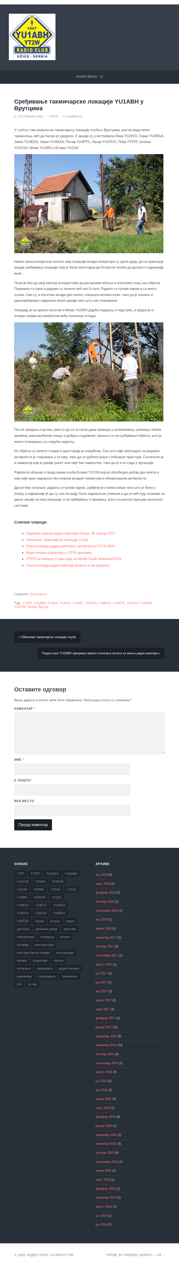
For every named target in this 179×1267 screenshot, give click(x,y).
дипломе (70, 929)
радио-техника (69, 968)
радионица (24, 976)
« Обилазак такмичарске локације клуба (47, 637)
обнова (22, 960)
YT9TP (53, 116)
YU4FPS (119, 603)
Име (19, 759)
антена (55, 921)
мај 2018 (101, 919)
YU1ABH (40, 603)
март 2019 (103, 883)
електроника (25, 937)
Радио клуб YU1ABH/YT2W (50, 1255)
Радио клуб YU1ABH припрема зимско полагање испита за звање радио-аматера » (101, 653)
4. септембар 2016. (29, 116)
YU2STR (39, 897)
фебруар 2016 (105, 1116)
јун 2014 (101, 1224)
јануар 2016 (104, 1126)
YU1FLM (57, 881)
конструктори (44, 944)
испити (65, 937)
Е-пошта (23, 780)
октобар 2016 (105, 1054)
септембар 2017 (107, 955)
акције (32, 607)
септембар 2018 (107, 910)
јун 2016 (101, 1081)
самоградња (46, 976)
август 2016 (104, 1072)
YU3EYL (41, 905)
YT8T (20, 873)
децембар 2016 (106, 1036)
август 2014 (104, 1206)
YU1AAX (52, 873)
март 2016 (103, 1108)
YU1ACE (23, 881)
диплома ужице (46, 929)
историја (23, 944)
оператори (40, 960)
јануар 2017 (104, 1027)
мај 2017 (101, 991)
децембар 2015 (106, 1135)
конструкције (65, 952)
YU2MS (77, 603)
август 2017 (104, 964)
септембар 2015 (107, 1161)
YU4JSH (132, 603)
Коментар (24, 708)
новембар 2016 (106, 1045)
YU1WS (38, 889)
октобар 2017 (105, 946)
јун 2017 (101, 982)
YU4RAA (146, 603)
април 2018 (103, 928)
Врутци (43, 607)
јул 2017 (101, 973)
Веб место (24, 801)
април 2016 (103, 1099)
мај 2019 (101, 874)
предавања (45, 968)
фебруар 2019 (105, 892)
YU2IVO (65, 603)
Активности (39, 594)
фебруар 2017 (105, 1018)
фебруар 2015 (105, 1188)
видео (70, 921)
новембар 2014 (106, 1197)
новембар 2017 (106, 937)
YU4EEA (59, 905)
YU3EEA (91, 603)
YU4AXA (105, 603)
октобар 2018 (105, 901)
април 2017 (103, 1000)
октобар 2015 (105, 1152)
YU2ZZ (56, 897)
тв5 (19, 984)
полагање (24, 968)
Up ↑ (161, 1255)
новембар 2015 (106, 1143)
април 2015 (103, 1170)
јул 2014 (101, 1215)
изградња (47, 937)
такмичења (69, 976)
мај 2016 (101, 1090)
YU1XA (53, 603)
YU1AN (40, 881)
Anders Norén (137, 1255)
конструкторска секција (33, 952)
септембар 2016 (107, 1063)
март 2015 (103, 1179)
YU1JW (22, 889)
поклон (58, 960)
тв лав (32, 984)
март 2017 (103, 1009)
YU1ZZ (71, 889)
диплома (23, 929)
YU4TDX (20, 607)
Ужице (39, 921)
